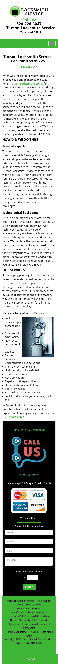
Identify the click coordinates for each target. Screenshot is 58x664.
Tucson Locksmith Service (26, 83)
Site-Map (46, 632)
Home (13, 620)
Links (29, 635)
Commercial (40, 620)
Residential (25, 620)
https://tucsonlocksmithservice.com (29, 612)
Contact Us (29, 628)
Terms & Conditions (16, 632)
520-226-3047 (29, 23)
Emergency (30, 624)
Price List (34, 632)
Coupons (43, 624)
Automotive (15, 624)
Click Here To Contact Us (29, 430)
